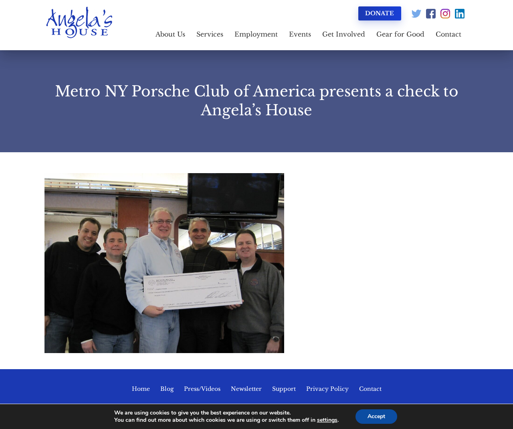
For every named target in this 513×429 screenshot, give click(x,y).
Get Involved (343, 34)
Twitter (416, 13)
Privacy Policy (327, 388)
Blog (167, 388)
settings (327, 420)
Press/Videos (202, 388)
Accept (376, 416)
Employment (256, 34)
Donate (379, 13)
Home (141, 388)
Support (284, 388)
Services (209, 34)
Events (300, 34)
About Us (170, 34)
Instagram (445, 13)
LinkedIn (459, 13)
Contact (448, 34)
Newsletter (246, 388)
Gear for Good (400, 34)
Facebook (431, 13)
